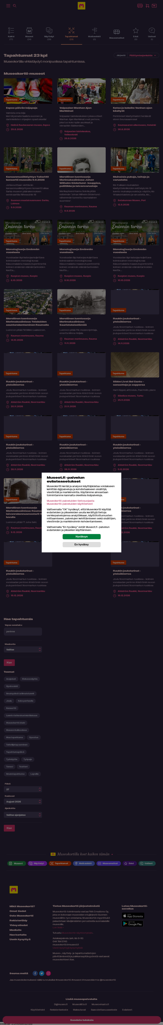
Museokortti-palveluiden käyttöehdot (70, 503)
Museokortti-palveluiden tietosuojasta (70, 500)
